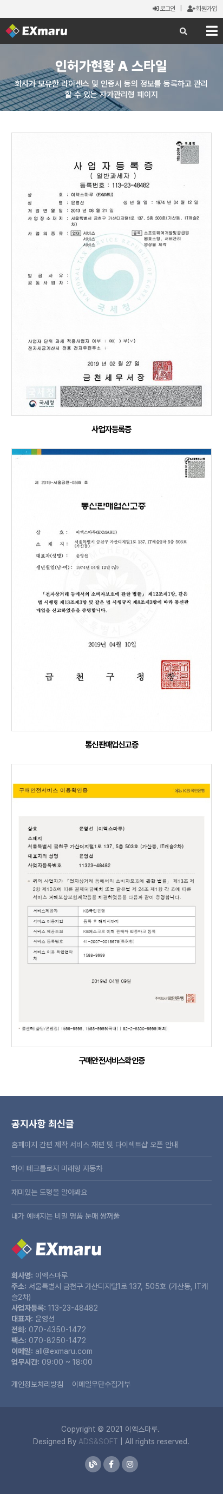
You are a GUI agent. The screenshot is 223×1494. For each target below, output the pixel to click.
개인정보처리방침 (37, 1384)
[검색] (183, 31)
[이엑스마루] (36, 31)
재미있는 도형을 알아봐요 (49, 1192)
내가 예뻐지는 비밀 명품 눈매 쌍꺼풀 (65, 1216)
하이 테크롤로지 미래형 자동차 (56, 1168)
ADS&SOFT (98, 1441)
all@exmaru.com (64, 1351)
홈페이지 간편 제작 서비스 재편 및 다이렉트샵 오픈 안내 (94, 1144)
